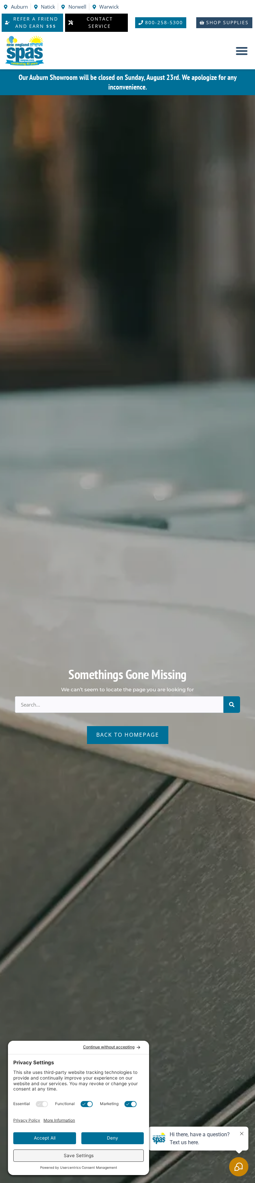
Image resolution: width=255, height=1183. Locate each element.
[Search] (231, 704)
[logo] (28, 50)
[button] (241, 50)
